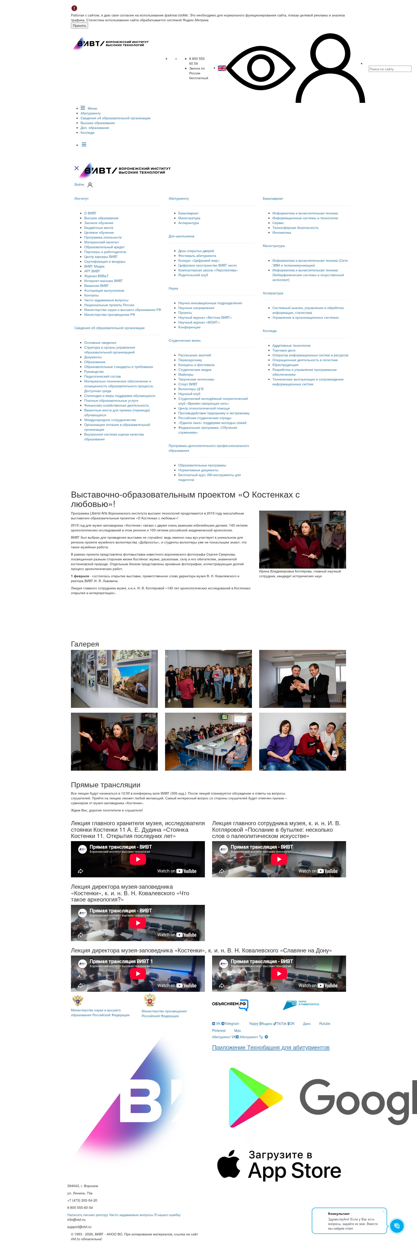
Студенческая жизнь (185, 340)
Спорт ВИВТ (188, 383)
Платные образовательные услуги (111, 400)
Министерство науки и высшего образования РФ (122, 309)
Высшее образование (98, 122)
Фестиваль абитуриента (197, 255)
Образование (94, 361)
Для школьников (181, 235)
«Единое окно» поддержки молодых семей (212, 422)
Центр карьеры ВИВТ (101, 256)
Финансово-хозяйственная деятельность (116, 405)
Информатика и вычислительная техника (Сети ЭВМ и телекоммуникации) (310, 263)
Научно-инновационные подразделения (210, 302)
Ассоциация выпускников (104, 290)
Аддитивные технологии (291, 345)
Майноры (185, 374)
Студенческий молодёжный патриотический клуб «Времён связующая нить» (213, 401)
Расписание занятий (194, 354)
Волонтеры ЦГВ (190, 388)
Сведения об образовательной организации (116, 117)
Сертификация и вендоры (104, 261)
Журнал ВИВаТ (96, 275)
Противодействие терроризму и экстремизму (214, 412)
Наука (173, 288)
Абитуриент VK (224, 1036)
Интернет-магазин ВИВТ (103, 280)
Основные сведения (100, 342)
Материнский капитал (101, 241)
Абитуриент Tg (251, 1036)
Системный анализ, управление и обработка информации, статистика (308, 310)
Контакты (91, 295)
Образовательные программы (202, 465)
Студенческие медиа (194, 369)
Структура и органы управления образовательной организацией (109, 349)
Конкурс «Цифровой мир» (199, 260)
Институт (82, 198)
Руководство (94, 371)
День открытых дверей (196, 250)
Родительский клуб (193, 274)
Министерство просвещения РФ (109, 314)
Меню (92, 108)
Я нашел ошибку (167, 1214)
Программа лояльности (103, 237)
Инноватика (281, 232)
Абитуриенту (91, 113)
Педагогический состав (102, 376)
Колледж (87, 132)
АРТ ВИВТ (92, 270)
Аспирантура (188, 222)
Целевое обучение (99, 232)
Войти (79, 184)
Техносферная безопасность (295, 227)
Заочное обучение (98, 222)
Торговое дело (284, 350)
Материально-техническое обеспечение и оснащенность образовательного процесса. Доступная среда (119, 386)
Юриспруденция (285, 364)
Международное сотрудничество (110, 419)
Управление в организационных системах (305, 317)
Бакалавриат (188, 213)
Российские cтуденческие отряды (204, 417)
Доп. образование (95, 127)
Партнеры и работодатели (105, 251)
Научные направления (196, 307)
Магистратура (189, 217)
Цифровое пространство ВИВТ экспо (207, 265)
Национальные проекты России (109, 304)
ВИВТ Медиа (94, 266)
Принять (79, 25)
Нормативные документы (198, 469)
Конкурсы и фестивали (196, 364)
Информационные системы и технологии (305, 217)
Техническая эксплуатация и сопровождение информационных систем (308, 381)
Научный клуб (189, 393)
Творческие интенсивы (196, 379)
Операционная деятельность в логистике (305, 359)
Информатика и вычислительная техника (305, 213)
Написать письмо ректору (87, 1214)
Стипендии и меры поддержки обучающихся (119, 395)
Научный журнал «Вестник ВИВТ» (205, 317)
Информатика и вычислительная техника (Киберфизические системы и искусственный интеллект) (308, 275)
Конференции (189, 326)
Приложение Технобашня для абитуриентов (271, 1047)
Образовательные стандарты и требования (118, 366)
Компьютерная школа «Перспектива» (208, 270)
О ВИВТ (90, 213)
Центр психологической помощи (204, 408)
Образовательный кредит (104, 246)
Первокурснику (190, 359)
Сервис (278, 222)
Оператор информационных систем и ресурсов (310, 354)
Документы (93, 356)
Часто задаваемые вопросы (106, 299)
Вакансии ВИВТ (96, 285)
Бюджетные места (98, 227)
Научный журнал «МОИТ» (199, 322)
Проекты (185, 312)
